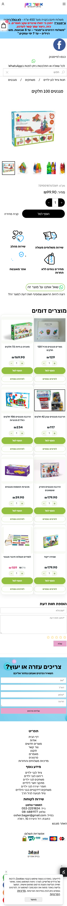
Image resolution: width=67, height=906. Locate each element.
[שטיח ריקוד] (49, 540)
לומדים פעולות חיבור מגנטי (17, 556)
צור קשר (33, 747)
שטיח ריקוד (50, 556)
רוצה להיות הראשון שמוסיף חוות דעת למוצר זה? (36, 294)
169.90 (19, 357)
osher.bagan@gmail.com (30, 815)
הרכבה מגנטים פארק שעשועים (50, 488)
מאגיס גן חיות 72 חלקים (17, 346)
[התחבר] (3, 5)
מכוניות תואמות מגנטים (17, 486)
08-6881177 (30, 811)
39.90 (19, 497)
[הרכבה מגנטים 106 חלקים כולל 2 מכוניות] (17, 400)
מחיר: (61, 192)
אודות (33, 740)
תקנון (33, 750)
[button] (62, 107)
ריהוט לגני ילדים (33, 776)
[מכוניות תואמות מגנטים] (17, 470)
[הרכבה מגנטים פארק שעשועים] (49, 470)
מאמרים (33, 754)
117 (52, 427)
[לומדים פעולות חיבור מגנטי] (17, 540)
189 (14, 567)
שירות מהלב (17, 246)
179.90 (52, 497)
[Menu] (64, 5)
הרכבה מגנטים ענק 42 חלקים (50, 416)
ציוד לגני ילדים (33, 772)
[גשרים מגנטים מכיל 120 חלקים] (49, 330)
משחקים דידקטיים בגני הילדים (33, 789)
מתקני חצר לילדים (33, 783)
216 (23, 567)
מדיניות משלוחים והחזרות (33, 761)
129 (52, 357)
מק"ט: (62, 185)
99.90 (52, 192)
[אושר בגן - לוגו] (33, 5)
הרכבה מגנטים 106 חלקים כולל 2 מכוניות (17, 418)
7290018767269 (48, 185)
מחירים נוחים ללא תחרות (52, 270)
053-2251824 (31, 808)
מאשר (33, 899)
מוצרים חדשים (33, 743)
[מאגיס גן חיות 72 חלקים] (17, 330)
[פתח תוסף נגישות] (63, 872)
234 (19, 427)
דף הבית (33, 737)
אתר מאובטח (18, 269)
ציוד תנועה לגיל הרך (33, 793)
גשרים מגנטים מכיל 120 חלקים (49, 348)
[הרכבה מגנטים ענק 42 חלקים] (49, 400)
